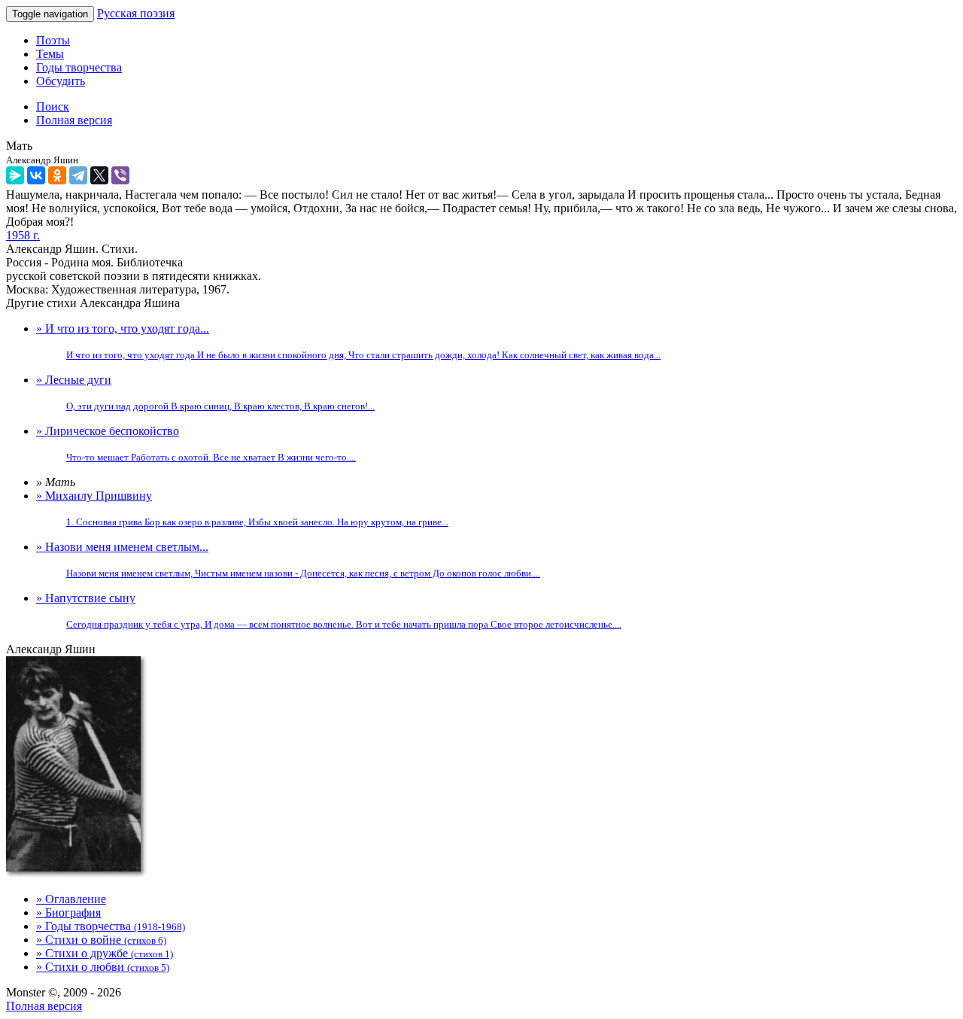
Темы (50, 53)
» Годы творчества (110, 926)
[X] (99, 175)
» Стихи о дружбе (104, 953)
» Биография (68, 912)
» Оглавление (71, 899)
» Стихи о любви (102, 966)
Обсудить (60, 81)
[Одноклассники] (57, 175)
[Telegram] (78, 175)
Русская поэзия (136, 13)
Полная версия (44, 1005)
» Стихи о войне (101, 939)
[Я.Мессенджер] (15, 175)
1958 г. (23, 235)
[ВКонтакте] (36, 175)
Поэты (53, 40)
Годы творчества (79, 67)
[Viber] (120, 175)
